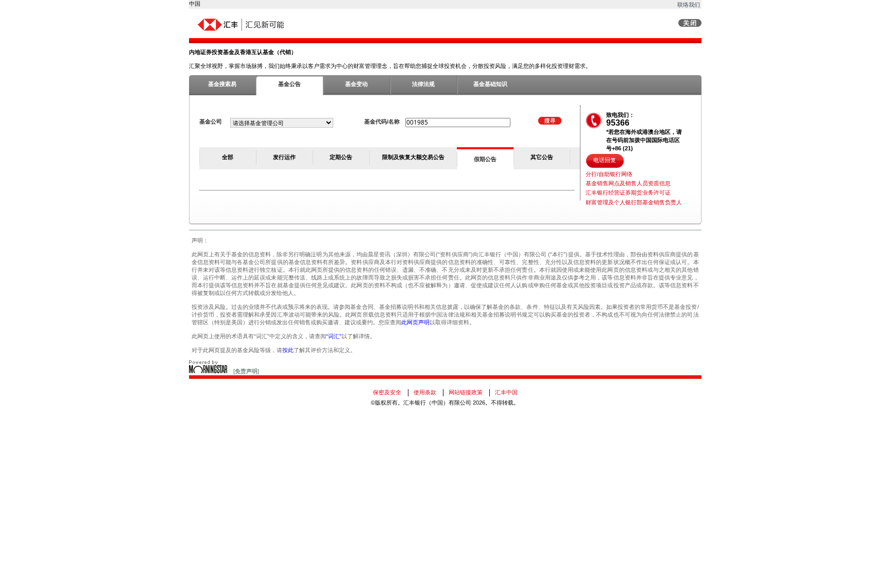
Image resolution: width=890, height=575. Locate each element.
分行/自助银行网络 (609, 174)
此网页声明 (415, 322)
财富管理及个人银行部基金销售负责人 (634, 202)
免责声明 (246, 371)
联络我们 (688, 5)
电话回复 (604, 160)
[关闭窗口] (689, 25)
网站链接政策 (466, 392)
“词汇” (333, 336)
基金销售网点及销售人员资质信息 (628, 183)
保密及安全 (387, 392)
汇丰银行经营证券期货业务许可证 (628, 192)
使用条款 (425, 392)
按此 (288, 350)
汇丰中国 (506, 392)
